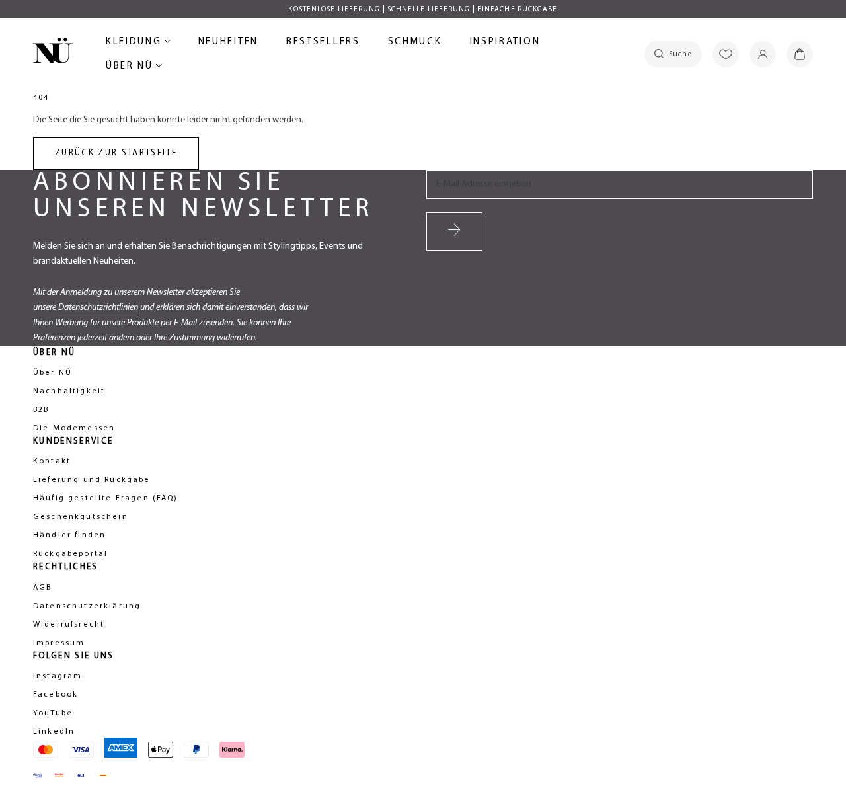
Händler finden (69, 535)
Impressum (59, 643)
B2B (41, 410)
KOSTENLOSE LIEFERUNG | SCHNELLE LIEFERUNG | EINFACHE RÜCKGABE (422, 9)
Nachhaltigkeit (69, 391)
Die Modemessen (74, 428)
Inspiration (505, 42)
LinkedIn (54, 732)
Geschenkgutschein (80, 517)
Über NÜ (131, 68)
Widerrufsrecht (68, 625)
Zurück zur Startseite (116, 153)
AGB (42, 588)
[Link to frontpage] (53, 53)
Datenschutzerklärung (87, 606)
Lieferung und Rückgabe (92, 480)
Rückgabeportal (70, 554)
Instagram (57, 676)
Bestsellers (323, 44)
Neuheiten (228, 44)
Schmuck (415, 44)
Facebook (55, 695)
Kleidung (136, 44)
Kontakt (52, 461)
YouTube (53, 713)
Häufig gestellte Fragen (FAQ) (105, 498)
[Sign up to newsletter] (454, 231)
